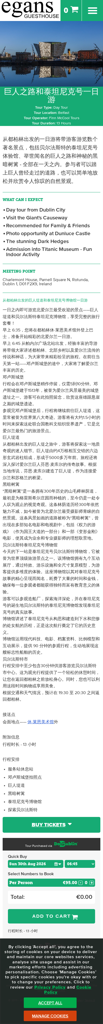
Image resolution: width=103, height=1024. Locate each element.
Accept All (50, 1003)
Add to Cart (51, 916)
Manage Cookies (50, 1016)
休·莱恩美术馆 (40, 722)
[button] (57, 864)
